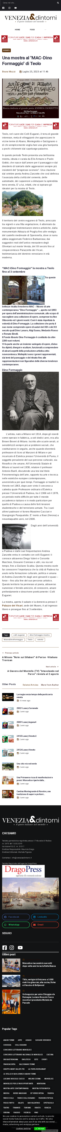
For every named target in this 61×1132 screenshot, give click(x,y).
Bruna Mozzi (9, 71)
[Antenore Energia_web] (30, 38)
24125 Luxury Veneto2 (26, 736)
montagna (41, 1084)
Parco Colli (8, 1098)
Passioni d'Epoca (46, 1098)
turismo (27, 1108)
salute (21, 1103)
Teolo (30, 640)
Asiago (28, 1040)
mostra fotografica (41, 1088)
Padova (51, 1093)
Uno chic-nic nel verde (27, 764)
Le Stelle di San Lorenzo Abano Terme (19, 1074)
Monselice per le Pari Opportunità (18, 1084)
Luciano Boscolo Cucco (14, 1079)
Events (6, 50)
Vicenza (27, 1113)
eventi (44, 1059)
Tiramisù (16, 1108)
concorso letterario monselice (17, 1050)
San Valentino (34, 1103)
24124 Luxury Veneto (26, 750)
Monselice (48, 1079)
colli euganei (19, 635)
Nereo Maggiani (20, 1093)
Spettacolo (48, 1103)
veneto (40, 640)
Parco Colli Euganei (26, 1098)
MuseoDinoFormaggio (13, 640)
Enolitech (26, 1059)
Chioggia (7, 1045)
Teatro (6, 1108)
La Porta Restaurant (37, 1069)
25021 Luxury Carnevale (27, 708)
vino (36, 1113)
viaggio (16, 1113)
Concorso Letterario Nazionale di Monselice (23, 1055)
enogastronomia (10, 1059)
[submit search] (58, 3)
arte (20, 1040)
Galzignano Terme (27, 1064)
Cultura (50, 1055)
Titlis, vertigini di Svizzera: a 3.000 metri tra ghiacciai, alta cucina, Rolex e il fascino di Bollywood (39, 982)
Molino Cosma (34, 1079)
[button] (16, 917)
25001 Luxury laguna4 (26, 722)
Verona (6, 1113)
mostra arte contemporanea (16, 1088)
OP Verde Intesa (37, 1093)
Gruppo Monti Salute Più (14, 1069)
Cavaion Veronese (43, 1040)
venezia (47, 1108)
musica (6, 1093)
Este (36, 1059)
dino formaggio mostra (40, 635)
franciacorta (9, 1064)
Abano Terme (8, 1040)
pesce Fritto (8, 1103)
